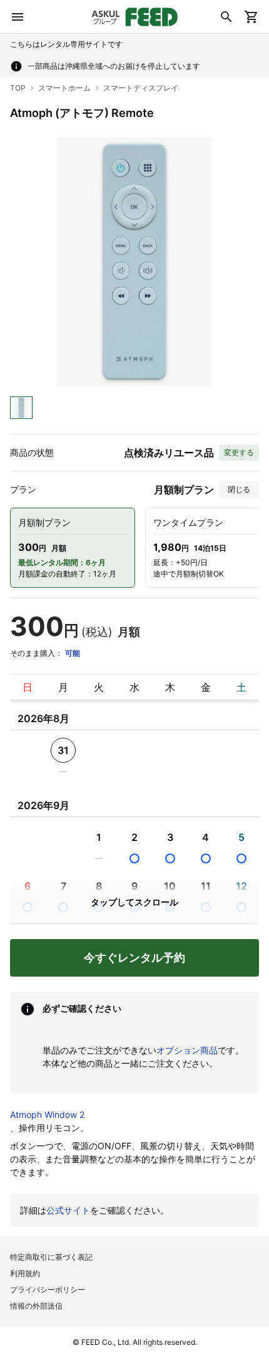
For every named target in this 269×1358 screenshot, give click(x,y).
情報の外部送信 (36, 1305)
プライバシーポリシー (47, 1289)
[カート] (251, 16)
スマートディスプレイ (140, 88)
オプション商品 (187, 1050)
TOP (18, 88)
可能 (72, 653)
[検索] (226, 16)
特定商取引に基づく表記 (51, 1257)
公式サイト (68, 1210)
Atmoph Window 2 (47, 1114)
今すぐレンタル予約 (134, 957)
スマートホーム (64, 88)
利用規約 (25, 1273)
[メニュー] (17, 16)
